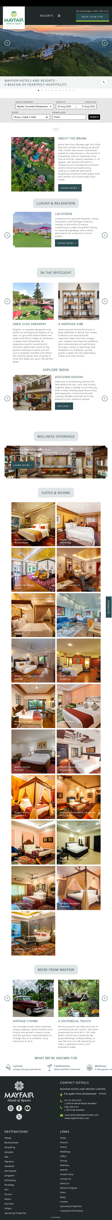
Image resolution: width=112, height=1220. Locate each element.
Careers (64, 1201)
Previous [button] (7, 43)
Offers (63, 1156)
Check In (60, 102)
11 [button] (73, 90)
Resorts (47, 15)
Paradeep (9, 1184)
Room (15, 112)
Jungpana (9, 1175)
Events (63, 1147)
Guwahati (9, 1166)
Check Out (90, 102)
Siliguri (8, 1208)
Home (63, 1137)
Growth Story (66, 1174)
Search (94, 117)
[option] (56, 53)
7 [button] (59, 90)
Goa (6, 1156)
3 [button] (45, 90)
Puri (7, 1189)
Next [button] (104, 43)
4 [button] (49, 90)
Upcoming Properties (15, 1213)
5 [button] (52, 90)
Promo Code (59, 112)
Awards (64, 1169)
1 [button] (38, 90)
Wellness (64, 1165)
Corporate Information (71, 1210)
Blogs (63, 1197)
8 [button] (63, 90)
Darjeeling (10, 1147)
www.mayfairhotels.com (77, 1118)
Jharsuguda (10, 1170)
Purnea (8, 1194)
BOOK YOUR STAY (92, 16)
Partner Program (68, 1188)
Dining (63, 1160)
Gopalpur (9, 1161)
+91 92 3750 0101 (73, 1100)
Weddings (65, 1151)
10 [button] (70, 90)
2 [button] (42, 90)
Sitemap (55, 1217)
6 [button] (56, 90)
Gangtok (9, 1152)
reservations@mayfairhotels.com (81, 1115)
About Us (64, 1183)
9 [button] (66, 90)
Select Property (24, 102)
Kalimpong (10, 1180)
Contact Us (65, 1178)
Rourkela (9, 1203)
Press (63, 1192)
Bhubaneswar (12, 1142)
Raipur (8, 1199)
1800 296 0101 (71, 1106)
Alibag (8, 1137)
